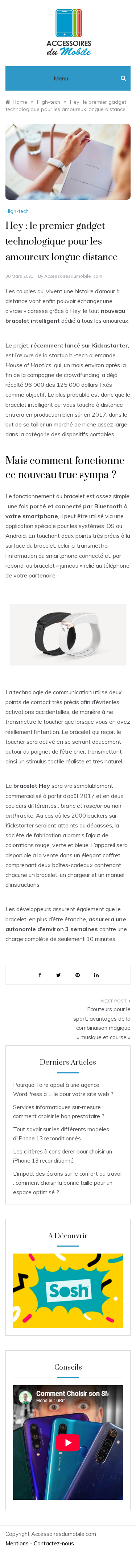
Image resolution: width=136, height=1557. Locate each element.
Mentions (17, 1543)
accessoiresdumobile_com (73, 276)
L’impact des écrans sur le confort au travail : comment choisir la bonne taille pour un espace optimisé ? (68, 1183)
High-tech (17, 211)
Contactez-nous (54, 1543)
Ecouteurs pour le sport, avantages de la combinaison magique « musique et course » (102, 1023)
